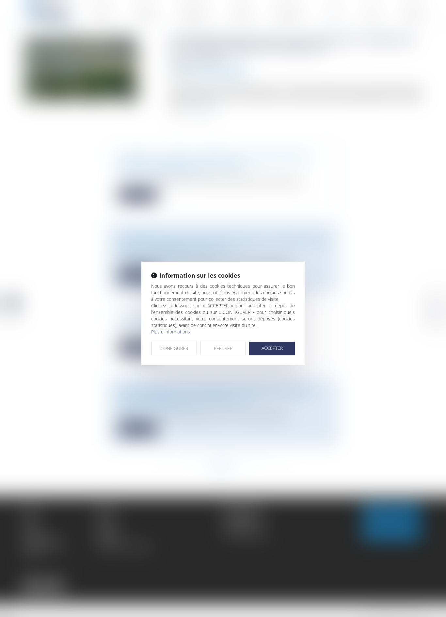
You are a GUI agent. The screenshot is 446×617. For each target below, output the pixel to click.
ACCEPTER (272, 348)
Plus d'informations (170, 332)
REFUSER (223, 348)
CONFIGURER (174, 348)
